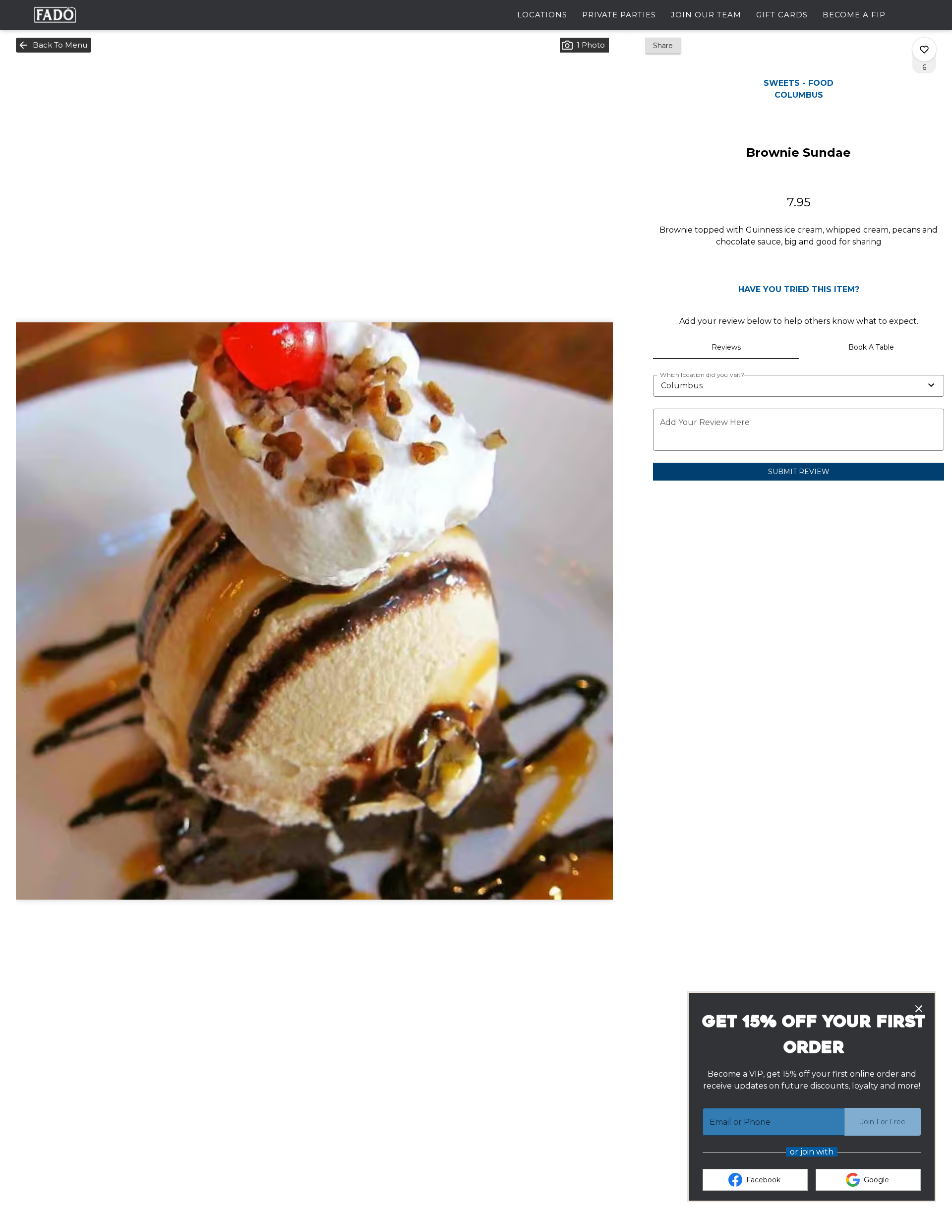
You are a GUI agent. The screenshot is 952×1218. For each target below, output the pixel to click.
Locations (542, 14)
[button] (53, 45)
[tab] (725, 347)
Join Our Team (706, 14)
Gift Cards (782, 14)
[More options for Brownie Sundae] (924, 49)
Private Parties (619, 14)
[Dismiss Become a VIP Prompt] (919, 1009)
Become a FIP (854, 14)
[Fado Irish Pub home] (55, 14)
